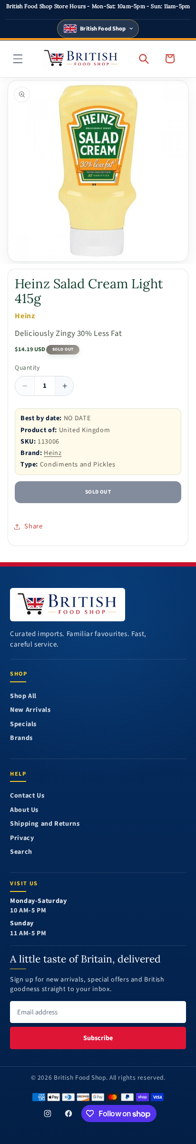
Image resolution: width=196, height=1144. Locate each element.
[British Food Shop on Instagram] (47, 1113)
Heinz (52, 453)
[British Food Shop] (67, 604)
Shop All (23, 696)
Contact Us (27, 795)
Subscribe (98, 1038)
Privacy (22, 838)
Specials (23, 724)
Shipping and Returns (45, 824)
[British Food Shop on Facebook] (68, 1113)
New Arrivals (30, 710)
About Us (24, 810)
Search (21, 852)
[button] (18, 59)
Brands (21, 738)
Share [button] (33, 526)
